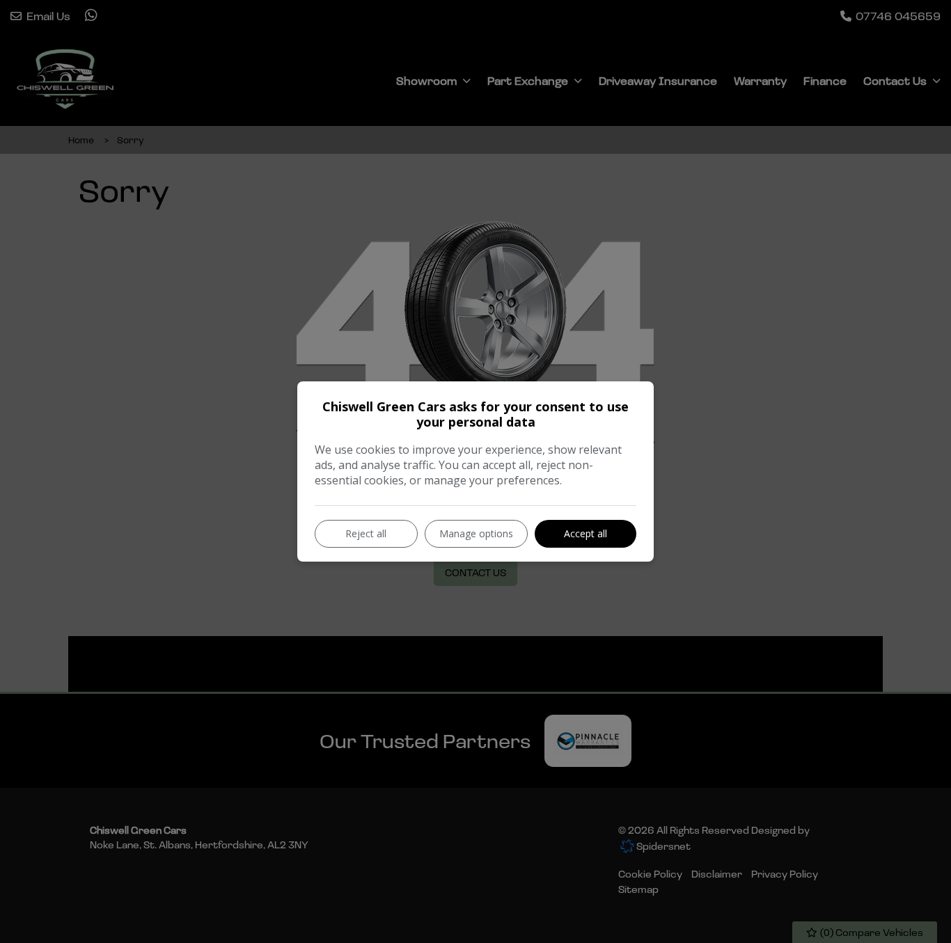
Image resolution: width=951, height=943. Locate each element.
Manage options (476, 533)
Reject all (365, 533)
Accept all (585, 533)
